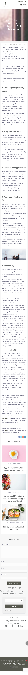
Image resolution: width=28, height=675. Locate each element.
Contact (19, 664)
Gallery (4, 663)
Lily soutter (20, 44)
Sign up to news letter (11, 664)
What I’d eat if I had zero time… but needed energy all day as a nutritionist (14, 498)
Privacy (24, 664)
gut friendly (9, 52)
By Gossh (16, 661)
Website (3, 575)
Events (3, 664)
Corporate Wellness (12, 663)
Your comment (5, 544)
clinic (5, 430)
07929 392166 (22, 2)
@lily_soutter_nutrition (14, 626)
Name (3, 561)
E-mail (3, 568)
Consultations (21, 663)
